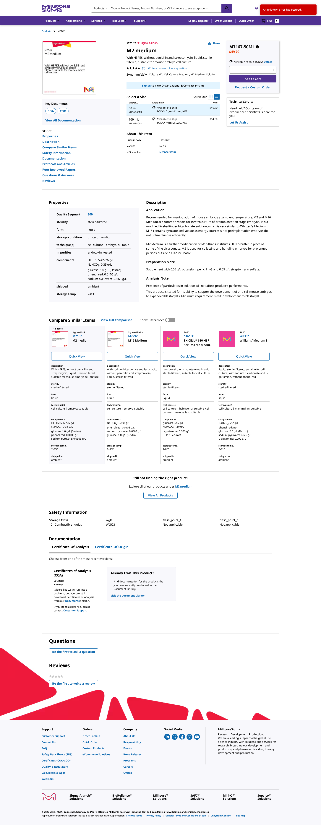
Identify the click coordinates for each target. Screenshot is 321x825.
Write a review (157, 68)
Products (46, 31)
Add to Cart (253, 79)
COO (63, 111)
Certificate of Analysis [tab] (70, 547)
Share (216, 43)
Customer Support (75, 610)
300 (90, 214)
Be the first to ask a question (73, 652)
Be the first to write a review (75, 684)
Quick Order (246, 20)
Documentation (54, 158)
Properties (50, 136)
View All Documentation (62, 120)
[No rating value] (134, 68)
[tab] (50, 31)
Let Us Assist (238, 122)
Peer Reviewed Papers (59, 170)
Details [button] (268, 62)
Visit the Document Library (127, 595)
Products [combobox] (98, 8)
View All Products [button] (160, 495)
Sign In (146, 85)
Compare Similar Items (59, 147)
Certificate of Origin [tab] (112, 547)
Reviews (48, 181)
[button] (198, 21)
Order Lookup (223, 20)
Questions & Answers (58, 175)
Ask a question (178, 68)
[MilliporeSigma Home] (56, 8)
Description (50, 142)
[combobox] (161, 8)
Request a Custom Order (253, 87)
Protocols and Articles (58, 164)
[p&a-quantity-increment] (273, 70)
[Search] (226, 8)
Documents (72, 600)
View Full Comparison (116, 320)
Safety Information (56, 153)
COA (51, 111)
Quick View (77, 356)
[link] (60, 736)
